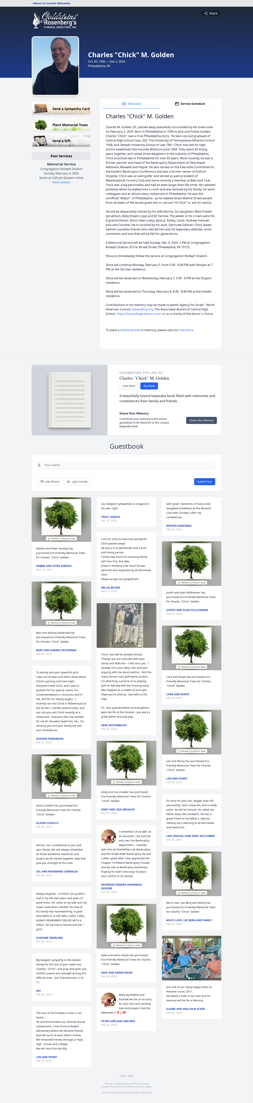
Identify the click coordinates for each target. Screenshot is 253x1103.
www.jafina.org (142, 309)
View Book (129, 386)
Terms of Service (136, 1086)
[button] (61, 519)
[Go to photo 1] (189, 978)
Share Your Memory (201, 420)
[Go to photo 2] (191, 978)
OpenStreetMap (130, 1092)
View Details (61, 182)
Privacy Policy (116, 1086)
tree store (186, 330)
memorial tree (130, 330)
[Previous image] (165, 958)
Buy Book (149, 386)
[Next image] (217, 958)
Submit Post (204, 481)
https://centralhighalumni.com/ (139, 314)
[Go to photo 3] (193, 978)
